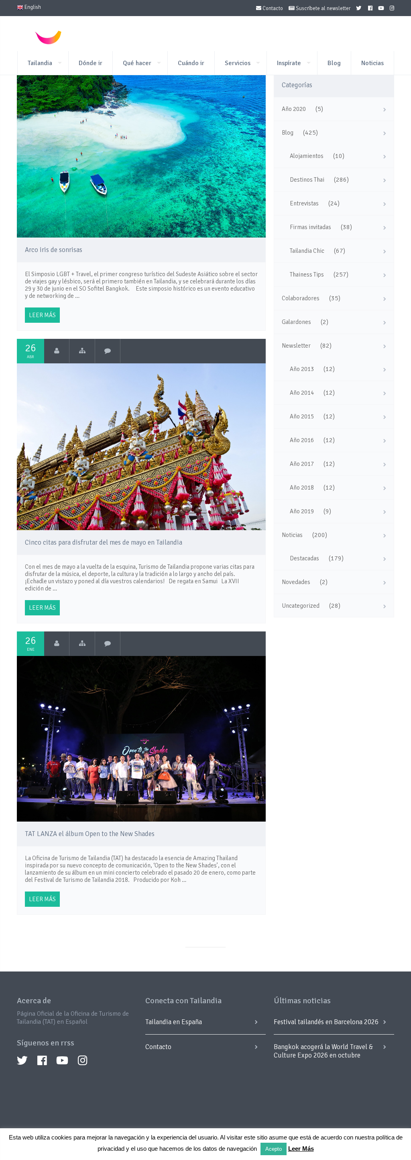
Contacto (272, 8)
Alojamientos (307, 156)
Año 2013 (302, 369)
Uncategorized (300, 605)
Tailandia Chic (307, 250)
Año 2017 (302, 463)
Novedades (296, 582)
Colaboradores (300, 298)
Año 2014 (302, 392)
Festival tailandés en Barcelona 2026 (326, 1022)
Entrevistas (304, 203)
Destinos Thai (307, 179)
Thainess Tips (307, 274)
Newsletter (296, 345)
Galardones (296, 322)
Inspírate (289, 63)
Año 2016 (302, 440)
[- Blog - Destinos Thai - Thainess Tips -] (82, 351)
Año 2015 (302, 416)
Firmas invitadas (310, 227)
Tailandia (40, 63)
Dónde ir (90, 63)
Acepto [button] (273, 1149)
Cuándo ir (191, 63)
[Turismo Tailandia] (56, 351)
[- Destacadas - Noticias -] (82, 643)
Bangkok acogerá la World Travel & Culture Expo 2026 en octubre (323, 1051)
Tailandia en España (173, 1022)
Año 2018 (302, 487)
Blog (334, 63)
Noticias (372, 63)
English (32, 7)
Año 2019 (302, 511)
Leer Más (301, 1148)
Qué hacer (137, 63)
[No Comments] (107, 351)
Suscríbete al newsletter (322, 8)
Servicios (237, 63)
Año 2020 (294, 109)
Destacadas (304, 558)
